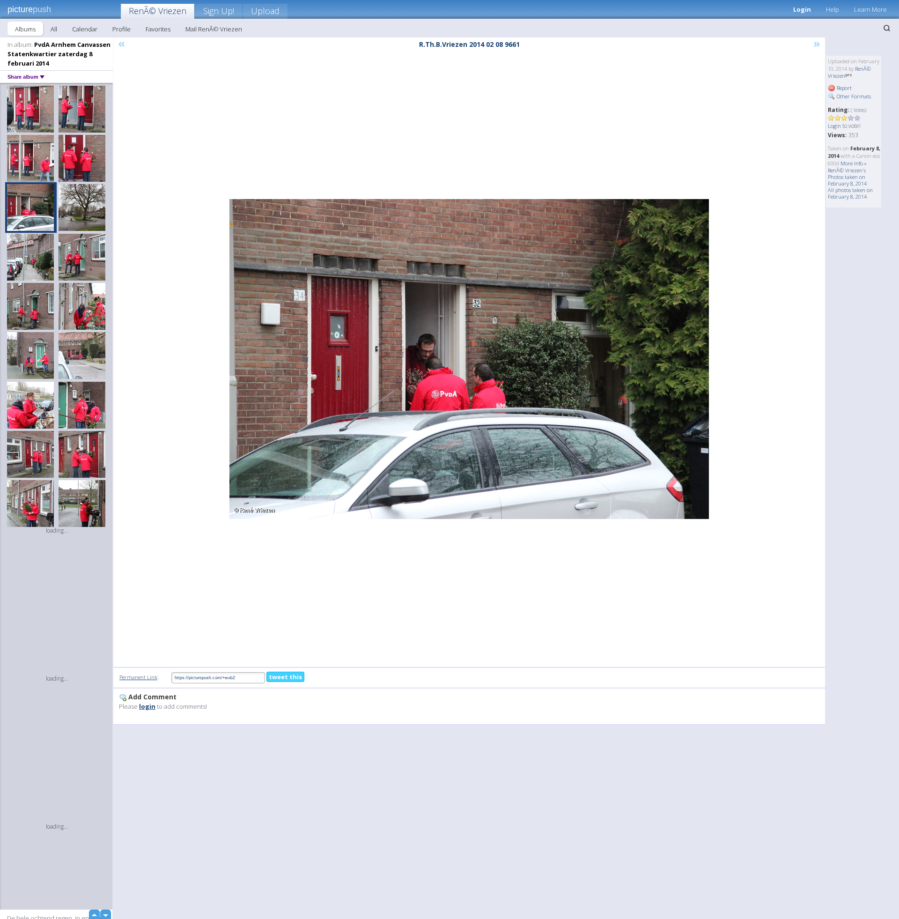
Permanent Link (138, 677)
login (147, 706)
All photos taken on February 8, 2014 (850, 193)
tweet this (285, 677)
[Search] (886, 28)
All (54, 29)
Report (843, 87)
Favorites (158, 29)
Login (802, 9)
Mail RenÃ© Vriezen (213, 29)
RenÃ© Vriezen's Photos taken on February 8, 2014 (847, 177)
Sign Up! (218, 10)
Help (832, 9)
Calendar (84, 29)
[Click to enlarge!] (469, 359)
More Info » (853, 163)
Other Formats (853, 96)
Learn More (870, 9)
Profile (121, 29)
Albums (25, 29)
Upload (265, 10)
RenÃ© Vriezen (157, 10)
